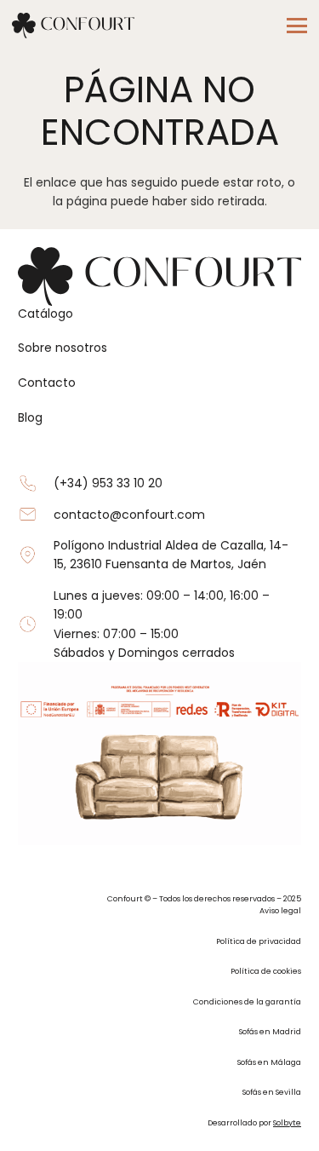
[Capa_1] (73, 25)
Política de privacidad (258, 941)
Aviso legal (280, 910)
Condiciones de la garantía (247, 1001)
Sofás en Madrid (270, 1031)
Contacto (47, 382)
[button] (296, 25)
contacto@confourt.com (129, 514)
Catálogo (45, 313)
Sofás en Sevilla (271, 1091)
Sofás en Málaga (269, 1062)
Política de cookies (266, 970)
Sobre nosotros (62, 347)
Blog (30, 417)
